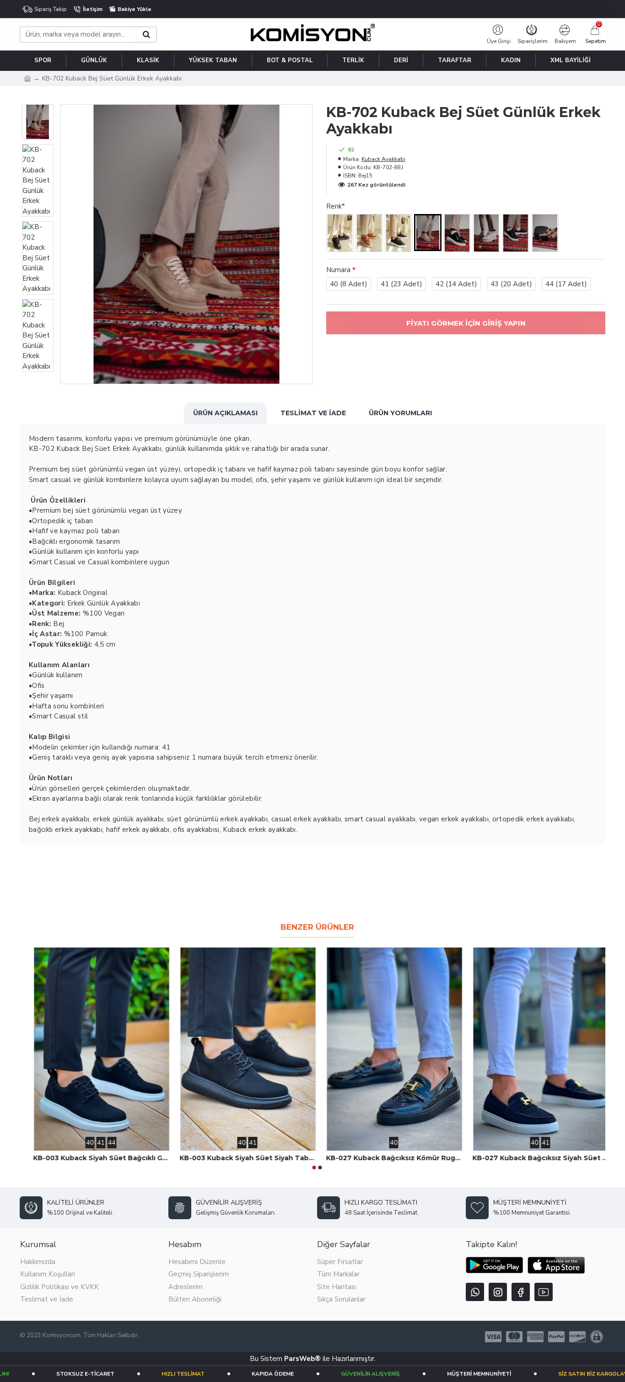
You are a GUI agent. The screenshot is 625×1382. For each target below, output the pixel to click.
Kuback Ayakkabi (383, 159)
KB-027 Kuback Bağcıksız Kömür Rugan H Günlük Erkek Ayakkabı (536, 1158)
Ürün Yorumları (400, 413)
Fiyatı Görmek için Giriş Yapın (466, 323)
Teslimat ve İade (313, 413)
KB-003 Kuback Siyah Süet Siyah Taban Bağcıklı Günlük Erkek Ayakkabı (390, 1158)
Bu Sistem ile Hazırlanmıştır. (313, 1358)
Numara (338, 269)
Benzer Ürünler (317, 927)
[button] (314, 1167)
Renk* (335, 206)
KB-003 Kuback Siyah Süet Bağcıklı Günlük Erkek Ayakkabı (243, 1158)
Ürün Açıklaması (225, 413)
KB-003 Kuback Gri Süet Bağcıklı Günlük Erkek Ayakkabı (97, 1158)
